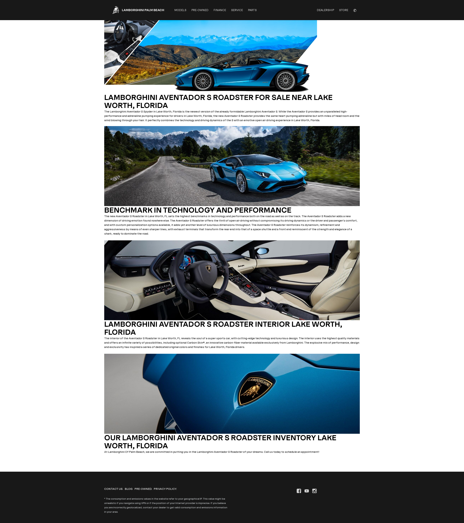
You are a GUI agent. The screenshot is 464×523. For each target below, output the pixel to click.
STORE (343, 10)
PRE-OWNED (199, 10)
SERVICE (237, 10)
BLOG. (129, 488)
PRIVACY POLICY (165, 488)
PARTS (252, 10)
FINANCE (220, 10)
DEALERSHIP (325, 10)
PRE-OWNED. (143, 488)
